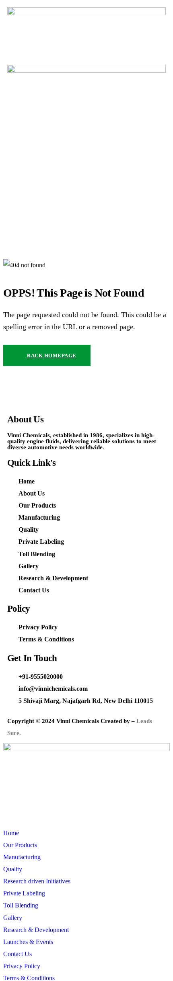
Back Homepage (51, 355)
